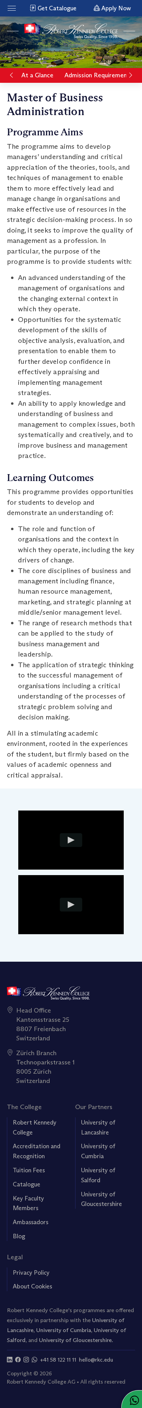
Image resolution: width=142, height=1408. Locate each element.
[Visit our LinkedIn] (9, 1359)
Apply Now (115, 8)
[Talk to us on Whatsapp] (34, 1359)
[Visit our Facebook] (18, 1359)
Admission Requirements (98, 75)
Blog (19, 1236)
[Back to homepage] (71, 31)
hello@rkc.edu (96, 1359)
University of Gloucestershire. (76, 1340)
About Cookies (32, 1286)
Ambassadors (30, 1222)
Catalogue (26, 1184)
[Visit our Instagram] (26, 1359)
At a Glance (37, 75)
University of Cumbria (63, 1330)
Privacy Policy (31, 1272)
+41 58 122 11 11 (58, 1359)
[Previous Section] (11, 75)
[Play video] (71, 840)
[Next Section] (130, 75)
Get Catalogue (56, 8)
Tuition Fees (29, 1170)
